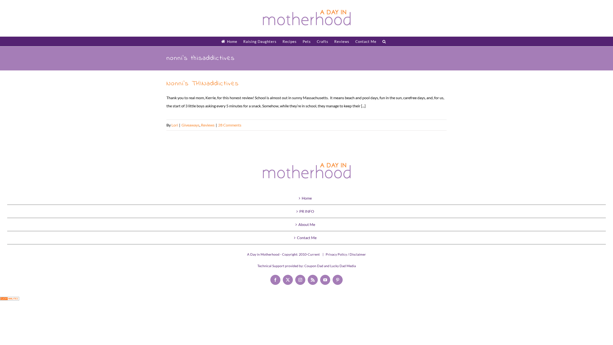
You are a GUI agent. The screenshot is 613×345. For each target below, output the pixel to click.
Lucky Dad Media (343, 266)
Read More (437, 125)
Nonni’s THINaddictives (202, 84)
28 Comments (229, 125)
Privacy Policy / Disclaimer (346, 254)
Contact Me (307, 237)
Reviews (208, 125)
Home (307, 198)
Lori (174, 125)
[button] (384, 41)
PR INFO (306, 211)
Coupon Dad (313, 266)
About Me (306, 224)
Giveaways (190, 125)
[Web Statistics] (9, 301)
